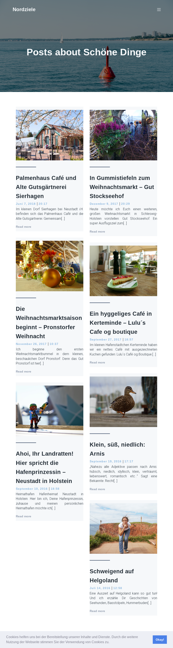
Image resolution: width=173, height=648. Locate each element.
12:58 (117, 588)
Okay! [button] (160, 639)
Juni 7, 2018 (26, 203)
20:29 (125, 203)
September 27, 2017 (106, 339)
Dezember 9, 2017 (104, 203)
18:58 (55, 488)
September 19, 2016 (106, 461)
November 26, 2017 (31, 344)
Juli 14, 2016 (100, 588)
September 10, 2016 (32, 488)
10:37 (54, 344)
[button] (110, 642)
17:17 (128, 461)
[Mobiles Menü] (158, 9)
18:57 (128, 339)
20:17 (43, 203)
